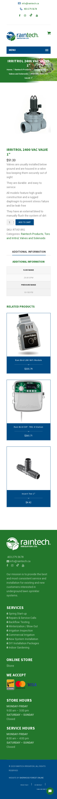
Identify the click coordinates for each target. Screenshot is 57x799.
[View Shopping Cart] (49, 33)
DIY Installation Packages (23, 643)
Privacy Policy (24, 785)
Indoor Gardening (18, 647)
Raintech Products (23, 69)
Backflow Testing (18, 622)
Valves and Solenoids (18, 74)
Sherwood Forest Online (32, 778)
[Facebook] (19, 15)
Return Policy (38, 785)
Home (9, 69)
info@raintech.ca (30, 3)
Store (10, 666)
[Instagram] (25, 15)
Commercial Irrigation (21, 634)
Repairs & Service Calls (22, 617)
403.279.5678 (30, 9)
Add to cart (25, 222)
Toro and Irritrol (41, 69)
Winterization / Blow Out (23, 626)
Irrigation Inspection (20, 630)
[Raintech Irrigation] (23, 36)
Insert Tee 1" (28, 493)
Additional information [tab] (29, 251)
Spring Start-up (17, 613)
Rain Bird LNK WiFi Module (28, 360)
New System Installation (23, 639)
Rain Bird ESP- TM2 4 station (28, 427)
